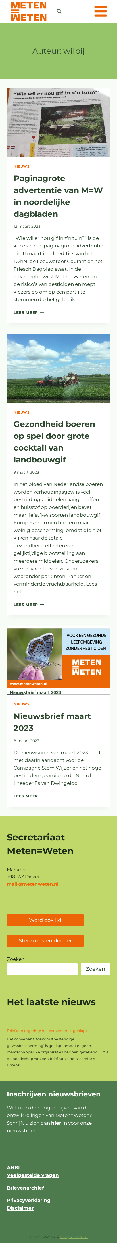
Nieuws (22, 166)
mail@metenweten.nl (32, 884)
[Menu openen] (100, 11)
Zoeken (16, 959)
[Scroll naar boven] (98, 1236)
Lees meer (29, 312)
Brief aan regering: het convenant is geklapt (47, 1031)
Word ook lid (45, 920)
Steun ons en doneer (45, 941)
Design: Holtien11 (74, 1237)
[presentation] (58, 122)
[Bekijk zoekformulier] (59, 11)
